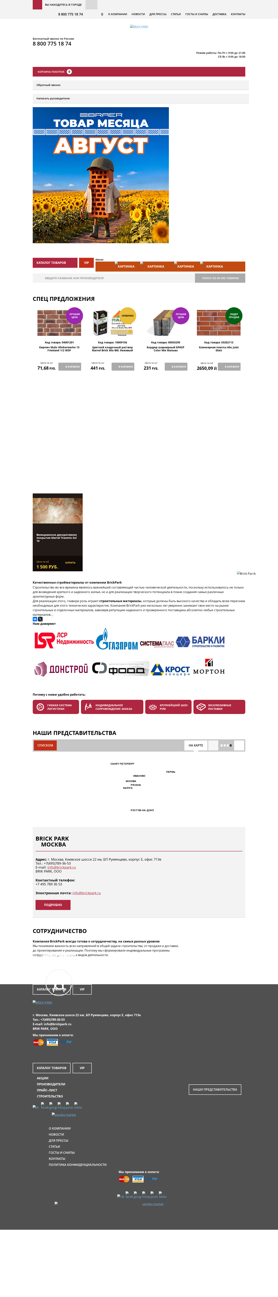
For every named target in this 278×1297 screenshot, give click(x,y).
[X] (40, 619)
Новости (138, 14)
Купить (70, 562)
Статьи (176, 14)
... (52, 614)
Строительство (50, 1096)
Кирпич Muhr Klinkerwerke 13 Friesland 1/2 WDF (59, 349)
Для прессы (157, 14)
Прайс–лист (47, 1090)
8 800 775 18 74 (70, 14)
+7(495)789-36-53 (57, 863)
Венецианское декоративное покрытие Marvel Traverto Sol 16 (56, 537)
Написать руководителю (53, 98)
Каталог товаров (51, 1068)
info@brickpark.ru (61, 867)
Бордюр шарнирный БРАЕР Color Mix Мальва (165, 349)
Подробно (53, 905)
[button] (123, 781)
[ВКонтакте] (35, 619)
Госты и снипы (196, 14)
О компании (117, 14)
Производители (51, 1084)
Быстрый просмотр (59, 332)
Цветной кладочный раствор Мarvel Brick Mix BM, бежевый (112, 349)
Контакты (238, 14)
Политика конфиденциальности (78, 1165)
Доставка (219, 14)
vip (86, 263)
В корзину (72, 366)
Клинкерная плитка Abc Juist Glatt (219, 349)
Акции (42, 1078)
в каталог (60, 474)
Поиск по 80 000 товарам (220, 278)
